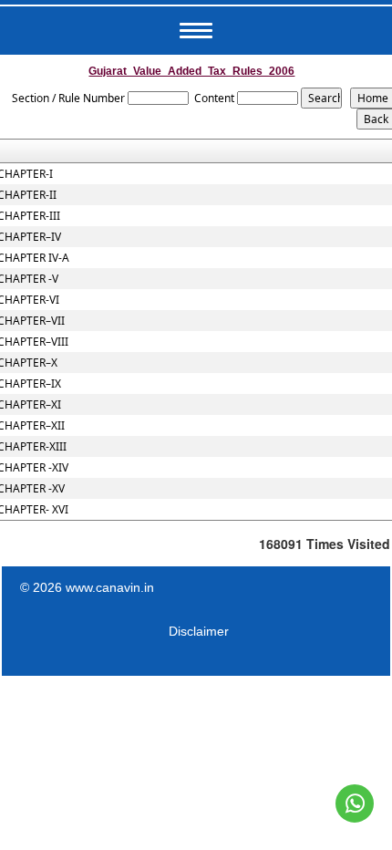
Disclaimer (199, 631)
